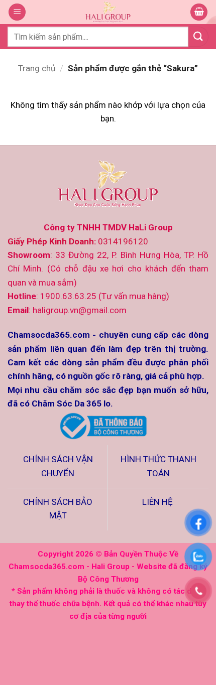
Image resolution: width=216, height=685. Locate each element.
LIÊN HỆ (158, 502)
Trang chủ (36, 68)
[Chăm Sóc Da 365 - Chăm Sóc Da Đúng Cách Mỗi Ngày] (108, 12)
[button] (17, 12)
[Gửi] (198, 36)
